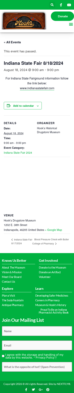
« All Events (12, 42)
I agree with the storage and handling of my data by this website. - (34, 356)
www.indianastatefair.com (37, 88)
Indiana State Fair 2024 (18, 152)
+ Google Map (53, 230)
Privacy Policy (45, 357)
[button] (52, 5)
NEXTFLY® (63, 383)
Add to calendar (23, 106)
